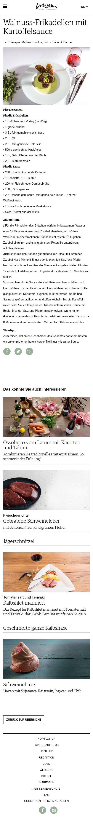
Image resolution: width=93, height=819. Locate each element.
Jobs (46, 763)
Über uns (46, 751)
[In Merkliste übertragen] (29, 351)
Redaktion (46, 757)
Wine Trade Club (47, 745)
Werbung (46, 769)
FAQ (46, 795)
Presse (46, 776)
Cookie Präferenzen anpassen (46, 801)
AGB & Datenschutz (46, 788)
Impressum (47, 782)
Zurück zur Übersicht (23, 719)
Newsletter (46, 738)
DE (83, 7)
